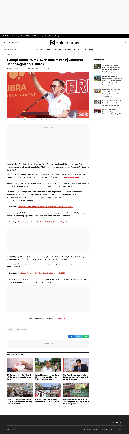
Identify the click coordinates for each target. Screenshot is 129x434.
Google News (62, 319)
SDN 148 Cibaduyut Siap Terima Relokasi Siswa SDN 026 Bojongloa (47, 401)
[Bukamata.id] (64, 42)
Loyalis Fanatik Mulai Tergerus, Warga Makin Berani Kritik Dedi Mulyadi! (111, 112)
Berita (47, 49)
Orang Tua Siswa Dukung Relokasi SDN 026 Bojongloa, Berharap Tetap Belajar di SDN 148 (19, 402)
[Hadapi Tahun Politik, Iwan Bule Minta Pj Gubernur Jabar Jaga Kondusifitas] (48, 95)
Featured (10, 329)
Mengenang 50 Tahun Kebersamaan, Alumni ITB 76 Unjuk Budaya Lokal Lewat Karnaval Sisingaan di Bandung (112, 81)
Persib (76, 49)
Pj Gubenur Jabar (72, 177)
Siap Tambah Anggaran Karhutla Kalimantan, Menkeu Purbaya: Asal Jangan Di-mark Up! (75, 377)
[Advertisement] (64, 16)
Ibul (43, 257)
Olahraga (67, 49)
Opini (84, 49)
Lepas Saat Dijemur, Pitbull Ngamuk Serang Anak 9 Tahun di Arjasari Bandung (111, 103)
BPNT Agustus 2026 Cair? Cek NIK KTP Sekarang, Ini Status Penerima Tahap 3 (36, 36)
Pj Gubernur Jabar (21, 329)
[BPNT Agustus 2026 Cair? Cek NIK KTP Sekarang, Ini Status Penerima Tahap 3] (20, 365)
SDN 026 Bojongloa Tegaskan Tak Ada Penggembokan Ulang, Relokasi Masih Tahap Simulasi (76, 402)
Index (91, 49)
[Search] (125, 49)
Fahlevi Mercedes (13, 68)
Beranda (39, 49)
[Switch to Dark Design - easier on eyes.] (125, 42)
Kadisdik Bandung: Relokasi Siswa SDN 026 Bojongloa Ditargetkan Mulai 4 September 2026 (47, 377)
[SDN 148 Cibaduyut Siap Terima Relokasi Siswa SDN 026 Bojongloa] (48, 390)
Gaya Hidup (57, 49)
